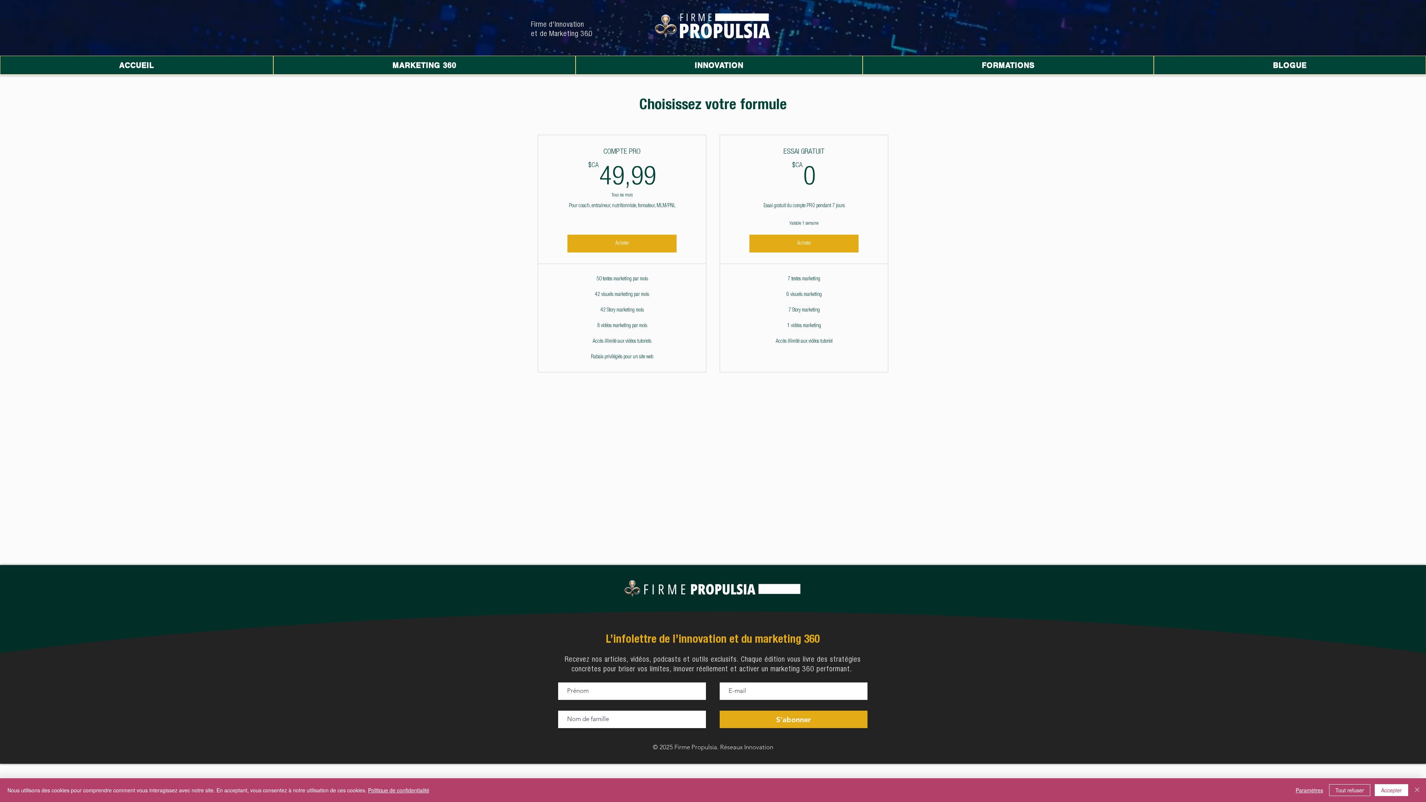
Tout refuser (1349, 790)
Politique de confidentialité (398, 790)
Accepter (1391, 790)
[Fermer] (1417, 790)
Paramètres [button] (1309, 790)
